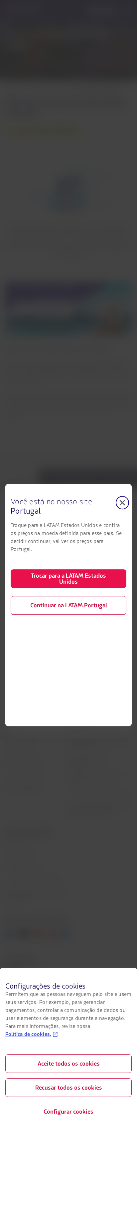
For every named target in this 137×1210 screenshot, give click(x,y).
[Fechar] (122, 502)
